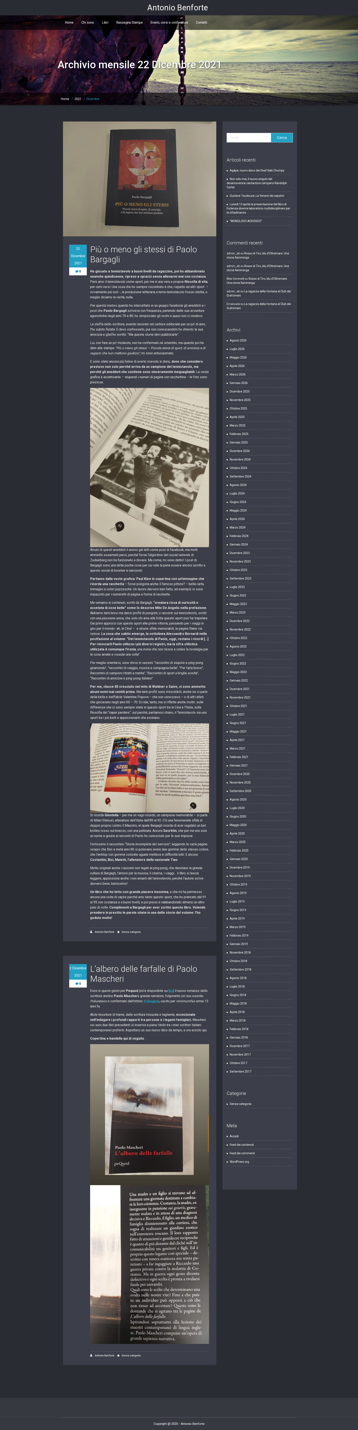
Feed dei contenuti (242, 1144)
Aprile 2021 (237, 740)
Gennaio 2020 (239, 859)
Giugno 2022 (238, 663)
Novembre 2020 (240, 782)
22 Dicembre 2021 (78, 256)
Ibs (170, 991)
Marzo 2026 (238, 374)
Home (69, 22)
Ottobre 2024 (238, 468)
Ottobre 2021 (238, 706)
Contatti (201, 22)
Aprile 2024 (237, 519)
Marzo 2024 (238, 527)
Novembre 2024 (240, 459)
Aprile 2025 (237, 417)
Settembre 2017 (240, 1071)
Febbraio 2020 (239, 850)
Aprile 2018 (237, 1012)
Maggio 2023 (238, 604)
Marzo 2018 (238, 1020)
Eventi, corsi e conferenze (169, 22)
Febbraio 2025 (239, 434)
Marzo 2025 (238, 425)
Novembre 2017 (240, 1054)
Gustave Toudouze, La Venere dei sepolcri (257, 195)
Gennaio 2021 (239, 765)
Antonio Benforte (104, 932)
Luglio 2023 (237, 587)
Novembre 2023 (240, 561)
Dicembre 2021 (240, 689)
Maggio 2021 (238, 731)
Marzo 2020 (238, 842)
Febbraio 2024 (239, 536)
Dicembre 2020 (240, 774)
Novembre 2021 (240, 697)
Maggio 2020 (238, 825)
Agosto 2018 (238, 978)
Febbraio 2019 (239, 935)
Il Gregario (151, 1001)
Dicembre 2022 (240, 621)
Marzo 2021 (238, 748)
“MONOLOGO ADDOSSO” (246, 221)
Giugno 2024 (238, 502)
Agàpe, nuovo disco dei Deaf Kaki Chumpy (257, 170)
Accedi (234, 1136)
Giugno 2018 (238, 995)
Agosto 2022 (238, 646)
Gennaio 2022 (239, 680)
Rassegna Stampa (129, 22)
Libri (105, 22)
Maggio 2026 (238, 357)
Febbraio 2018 (239, 1029)
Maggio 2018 (238, 1003)
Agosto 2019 (238, 893)
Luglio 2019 (237, 901)
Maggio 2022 (238, 672)
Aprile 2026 (237, 366)
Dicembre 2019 (240, 867)
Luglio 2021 (237, 714)
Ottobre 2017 (238, 1063)
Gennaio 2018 (239, 1037)
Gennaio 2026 (239, 383)
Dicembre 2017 (240, 1046)
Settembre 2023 (240, 578)
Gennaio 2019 (239, 944)
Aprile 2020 (237, 833)
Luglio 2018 (237, 986)
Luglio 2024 (237, 493)
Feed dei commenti (242, 1153)
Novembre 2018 (240, 952)
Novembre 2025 (240, 400)
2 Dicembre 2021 (78, 971)
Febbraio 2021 (239, 757)
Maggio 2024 (238, 510)
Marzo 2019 (238, 927)
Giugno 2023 (238, 595)
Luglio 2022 (237, 655)
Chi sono (87, 22)
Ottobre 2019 (238, 884)
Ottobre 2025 (238, 408)
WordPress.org (239, 1161)
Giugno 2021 (238, 723)
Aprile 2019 (237, 918)
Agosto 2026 (238, 340)
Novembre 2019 (240, 876)
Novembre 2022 (240, 629)
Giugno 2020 (238, 816)
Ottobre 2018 (238, 961)
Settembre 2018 (240, 969)
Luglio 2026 (237, 349)
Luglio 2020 (237, 808)
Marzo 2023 (238, 612)
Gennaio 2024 (239, 544)
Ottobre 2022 (238, 638)
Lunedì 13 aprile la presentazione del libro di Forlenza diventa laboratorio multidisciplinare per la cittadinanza (258, 208)
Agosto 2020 (238, 799)
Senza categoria (131, 932)
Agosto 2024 (238, 485)
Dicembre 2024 (240, 451)
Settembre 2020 (240, 791)
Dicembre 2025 (240, 391)
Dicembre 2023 (240, 553)
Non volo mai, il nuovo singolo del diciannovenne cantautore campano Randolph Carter (257, 183)
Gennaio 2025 (239, 442)
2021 (78, 99)
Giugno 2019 (238, 910)
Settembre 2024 (240, 476)
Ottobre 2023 (238, 570)
